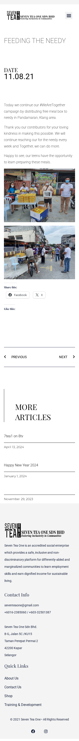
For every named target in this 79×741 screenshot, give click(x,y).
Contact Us (12, 687)
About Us (11, 678)
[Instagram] (46, 731)
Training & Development (22, 705)
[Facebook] (33, 731)
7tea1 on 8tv (13, 436)
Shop (8, 696)
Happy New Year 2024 (21, 465)
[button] (68, 15)
